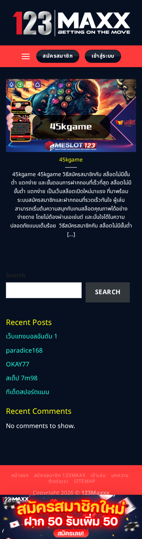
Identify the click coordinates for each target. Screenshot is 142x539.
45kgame (71, 160)
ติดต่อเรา (58, 481)
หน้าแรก (20, 475)
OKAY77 (17, 364)
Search (15, 275)
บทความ (120, 475)
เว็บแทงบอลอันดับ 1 (32, 336)
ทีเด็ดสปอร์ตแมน (27, 392)
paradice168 (24, 350)
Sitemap (84, 481)
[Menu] (25, 56)
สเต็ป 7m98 (21, 378)
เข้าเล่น (98, 475)
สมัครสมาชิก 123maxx (59, 475)
